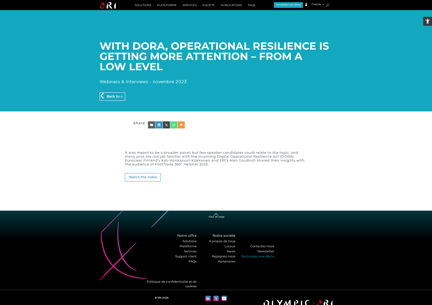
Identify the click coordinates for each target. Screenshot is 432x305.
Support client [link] (186, 256)
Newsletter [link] (266, 251)
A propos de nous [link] (222, 241)
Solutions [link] (190, 241)
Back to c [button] (115, 96)
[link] (427, 21)
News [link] (231, 251)
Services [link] (190, 251)
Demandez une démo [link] (288, 5)
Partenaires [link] (226, 261)
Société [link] (208, 5)
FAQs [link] (251, 5)
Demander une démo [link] (257, 256)
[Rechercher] (327, 5)
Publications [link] (231, 5)
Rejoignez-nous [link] (223, 256)
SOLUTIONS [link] (143, 5)
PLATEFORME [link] (167, 5)
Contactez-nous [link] (262, 246)
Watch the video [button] (143, 177)
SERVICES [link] (189, 5)
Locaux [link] (229, 246)
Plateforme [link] (188, 246)
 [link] (306, 4)
